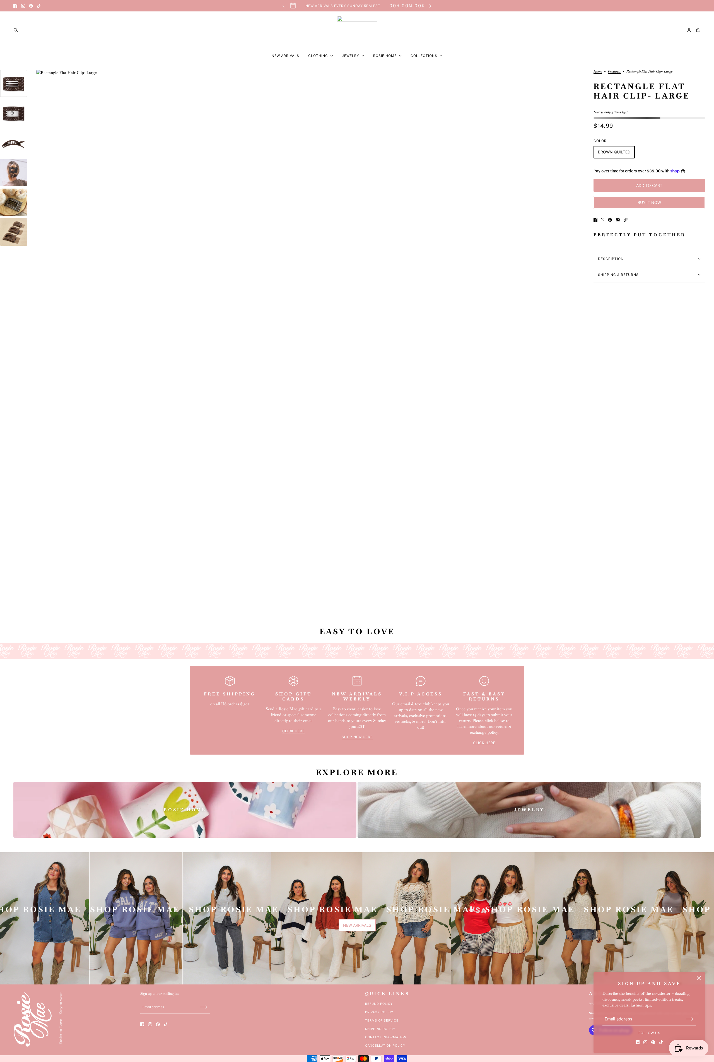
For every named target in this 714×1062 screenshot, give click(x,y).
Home (598, 72)
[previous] (283, 5)
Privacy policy (379, 1012)
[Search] (15, 30)
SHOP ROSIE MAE (123, 909)
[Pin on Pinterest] (610, 220)
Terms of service (382, 1020)
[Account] (689, 30)
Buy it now (649, 202)
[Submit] (689, 1019)
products (614, 72)
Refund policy (379, 1004)
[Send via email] (618, 220)
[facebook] (15, 6)
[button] (626, 220)
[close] (699, 978)
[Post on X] (602, 219)
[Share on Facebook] (595, 220)
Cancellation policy (385, 1045)
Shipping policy (380, 1029)
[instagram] (23, 6)
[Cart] (698, 30)
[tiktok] (39, 6)
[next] (430, 5)
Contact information (385, 1037)
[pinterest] (31, 6)
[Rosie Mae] (357, 30)
